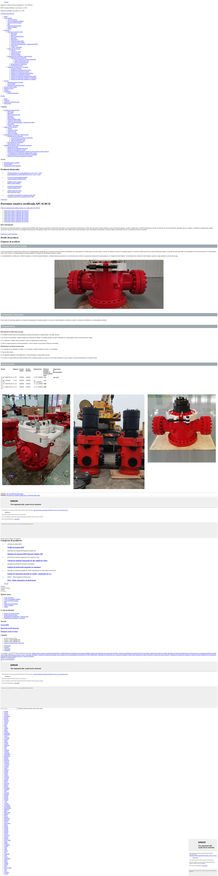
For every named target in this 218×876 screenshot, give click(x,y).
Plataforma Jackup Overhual (15, 82)
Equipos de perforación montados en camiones (23, 79)
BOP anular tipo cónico (13, 192)
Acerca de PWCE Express (14, 22)
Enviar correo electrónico (7, 659)
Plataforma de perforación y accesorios (17, 67)
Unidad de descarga (16, 68)
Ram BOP (14, 35)
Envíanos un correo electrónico (9, 234)
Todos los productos (28, 656)
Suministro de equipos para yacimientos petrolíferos (18, 145)
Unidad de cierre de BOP (18, 42)
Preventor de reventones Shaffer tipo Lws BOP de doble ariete (23, 495)
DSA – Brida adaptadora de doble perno (21, 580)
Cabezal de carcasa (16, 51)
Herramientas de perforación (18, 58)
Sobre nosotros (8, 18)
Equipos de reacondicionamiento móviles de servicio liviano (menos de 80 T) (28, 151)
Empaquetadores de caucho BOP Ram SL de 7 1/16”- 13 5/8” (24, 174)
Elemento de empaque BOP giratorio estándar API (25, 554)
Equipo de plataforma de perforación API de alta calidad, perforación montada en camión (143, 653)
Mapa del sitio (36, 653)
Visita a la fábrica (12, 27)
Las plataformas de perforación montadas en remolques (22, 154)
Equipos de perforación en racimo (20, 71)
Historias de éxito (8, 88)
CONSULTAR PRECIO (7, 13)
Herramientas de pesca (17, 65)
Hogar (5, 16)
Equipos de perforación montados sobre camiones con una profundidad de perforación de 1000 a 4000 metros (67, 655)
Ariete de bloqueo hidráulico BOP (16, 179)
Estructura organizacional (14, 25)
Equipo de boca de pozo (14, 48)
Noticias (6, 90)
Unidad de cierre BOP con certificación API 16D (20, 196)
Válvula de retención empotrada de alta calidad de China (27, 560)
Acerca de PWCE (12, 19)
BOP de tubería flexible (17, 36)
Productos (6, 30)
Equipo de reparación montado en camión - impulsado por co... (29, 574)
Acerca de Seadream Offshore (15, 21)
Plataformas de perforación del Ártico (21, 70)
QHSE (9, 29)
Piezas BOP (14, 45)
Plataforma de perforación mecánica (20, 74)
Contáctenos (7, 91)
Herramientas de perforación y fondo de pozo (19, 56)
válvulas (13, 50)
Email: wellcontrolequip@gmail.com (14, 643)
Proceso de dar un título (10, 87)
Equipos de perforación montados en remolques (23, 77)
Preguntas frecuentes (13, 93)
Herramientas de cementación (19, 64)
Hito (8, 24)
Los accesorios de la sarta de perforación (25, 59)
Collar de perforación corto (21, 61)
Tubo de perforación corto (21, 62)
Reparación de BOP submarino (15, 85)
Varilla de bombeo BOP (17, 41)
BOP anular (14, 33)
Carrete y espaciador (16, 47)
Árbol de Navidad (16, 55)
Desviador (13, 38)
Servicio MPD (11, 84)
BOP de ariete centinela (13, 183)
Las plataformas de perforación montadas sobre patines (22, 153)
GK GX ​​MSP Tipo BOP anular (14, 494)
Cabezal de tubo (15, 53)
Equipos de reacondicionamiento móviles (22, 73)
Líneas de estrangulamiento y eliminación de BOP (24, 44)
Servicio (6, 81)
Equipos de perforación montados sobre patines (23, 76)
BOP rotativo (14, 39)
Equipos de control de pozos (15, 32)
